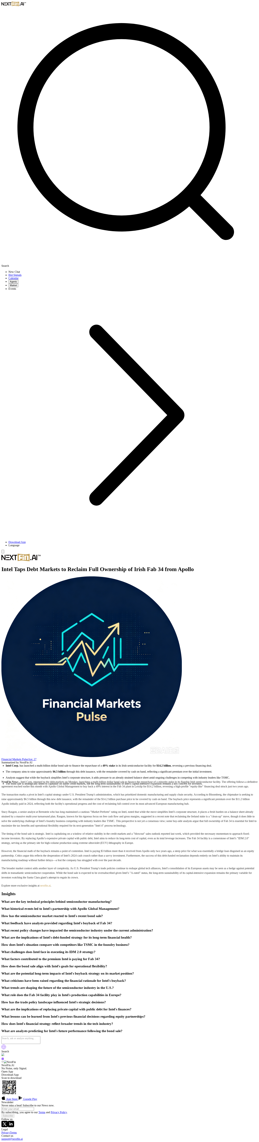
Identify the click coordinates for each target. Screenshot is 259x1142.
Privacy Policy (59, 1112)
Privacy (5, 1132)
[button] (133, 545)
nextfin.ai (45, 885)
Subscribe (8, 1115)
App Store (12, 1099)
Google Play (30, 1099)
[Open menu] (2, 551)
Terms (41, 1112)
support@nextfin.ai (12, 1138)
